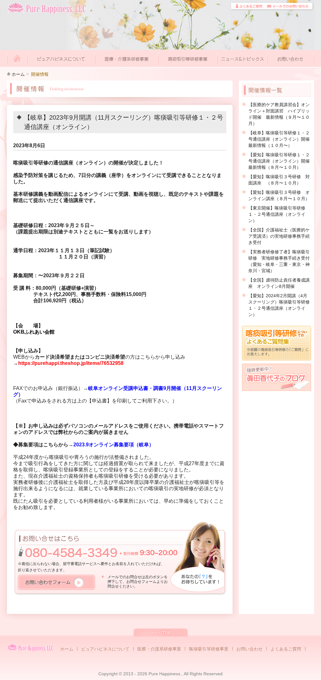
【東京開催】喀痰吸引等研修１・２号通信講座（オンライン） (276, 214)
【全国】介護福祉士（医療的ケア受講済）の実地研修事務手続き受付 (279, 236)
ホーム (18, 74)
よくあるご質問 (286, 648)
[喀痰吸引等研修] (188, 59)
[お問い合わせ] (291, 59)
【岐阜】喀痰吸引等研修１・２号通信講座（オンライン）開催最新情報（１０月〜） (279, 139)
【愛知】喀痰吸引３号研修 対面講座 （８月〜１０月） (279, 179)
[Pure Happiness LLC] (30, 647)
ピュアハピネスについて (105, 648)
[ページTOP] (161, 633)
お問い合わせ (249, 648)
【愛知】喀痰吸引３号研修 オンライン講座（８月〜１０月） (279, 195)
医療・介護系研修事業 (159, 648)
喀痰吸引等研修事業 (209, 648)
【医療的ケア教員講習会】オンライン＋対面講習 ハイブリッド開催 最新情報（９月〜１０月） (279, 114)
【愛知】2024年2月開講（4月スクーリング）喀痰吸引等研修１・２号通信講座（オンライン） (279, 305)
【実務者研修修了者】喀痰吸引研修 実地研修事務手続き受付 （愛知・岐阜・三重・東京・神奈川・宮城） (279, 261)
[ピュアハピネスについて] (61, 59)
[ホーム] (17, 59)
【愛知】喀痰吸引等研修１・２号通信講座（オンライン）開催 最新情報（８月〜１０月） (279, 161)
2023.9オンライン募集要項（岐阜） (113, 444)
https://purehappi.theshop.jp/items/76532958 (71, 363)
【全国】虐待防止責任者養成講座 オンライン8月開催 (279, 283)
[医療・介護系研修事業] (127, 59)
